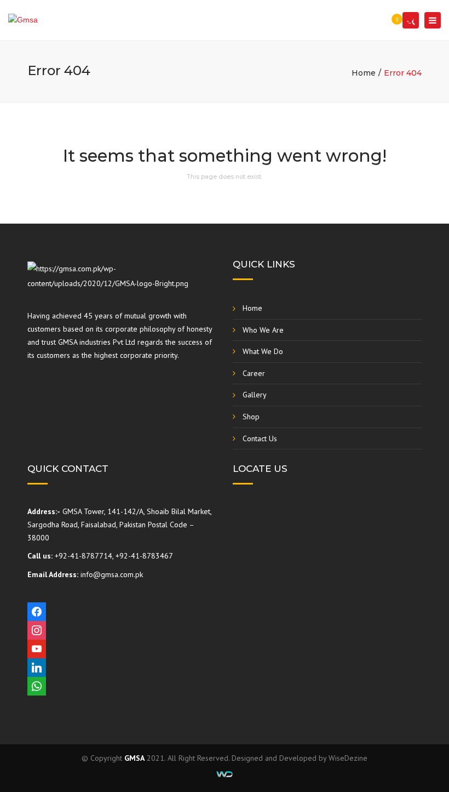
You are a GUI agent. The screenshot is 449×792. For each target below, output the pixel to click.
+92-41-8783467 (144, 556)
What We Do (263, 351)
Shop (251, 416)
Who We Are (263, 330)
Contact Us (260, 438)
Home (364, 73)
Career (254, 373)
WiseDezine (348, 758)
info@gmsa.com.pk (111, 574)
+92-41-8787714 (83, 556)
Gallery (255, 395)
